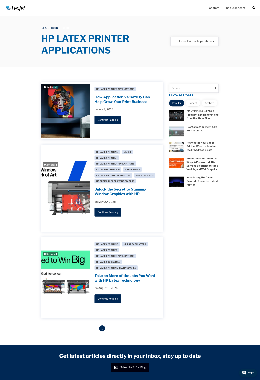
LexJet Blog (50, 28)
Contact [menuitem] (214, 7)
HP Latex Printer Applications (115, 89)
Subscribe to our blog (133, 367)
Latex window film (108, 169)
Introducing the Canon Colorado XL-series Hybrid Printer (202, 181)
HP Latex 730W (145, 175)
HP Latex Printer (106, 158)
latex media (132, 169)
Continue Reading (108, 119)
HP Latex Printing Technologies (116, 267)
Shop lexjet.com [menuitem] (234, 7)
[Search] (215, 88)
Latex (127, 152)
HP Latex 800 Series (108, 262)
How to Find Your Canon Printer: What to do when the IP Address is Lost (201, 146)
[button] (248, 373)
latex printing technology (113, 175)
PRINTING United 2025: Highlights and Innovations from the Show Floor (202, 115)
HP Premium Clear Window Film (115, 181)
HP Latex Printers (135, 244)
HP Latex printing (107, 152)
